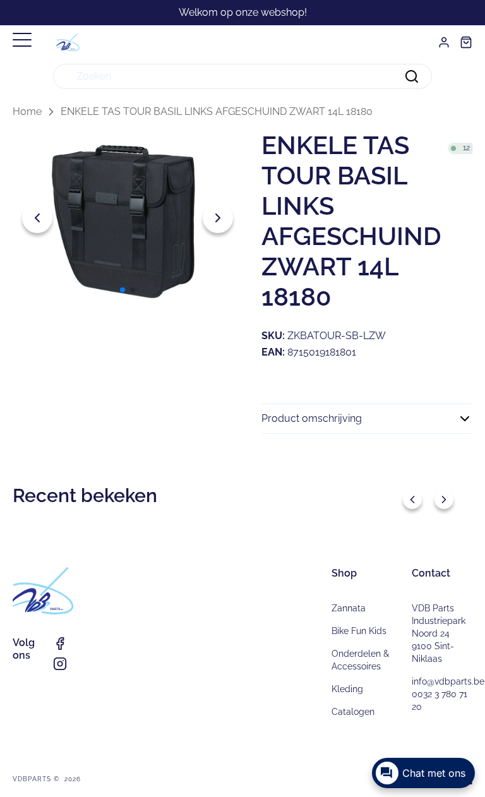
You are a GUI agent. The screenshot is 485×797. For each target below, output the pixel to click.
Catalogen (353, 712)
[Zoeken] (411, 76)
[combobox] (242, 76)
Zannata (349, 608)
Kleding (347, 689)
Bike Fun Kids (359, 631)
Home (27, 111)
